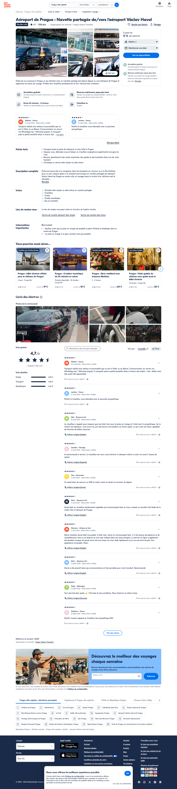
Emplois (126, 748)
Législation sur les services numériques (98, 764)
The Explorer (127, 764)
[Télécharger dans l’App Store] (69, 755)
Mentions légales (90, 748)
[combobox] (143, 349)
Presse (125, 756)
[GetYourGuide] (7, 5)
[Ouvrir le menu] (159, 363)
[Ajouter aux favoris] (47, 250)
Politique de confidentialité (77, 689)
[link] (33, 269)
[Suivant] (160, 269)
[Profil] (169, 3)
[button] (38, 24)
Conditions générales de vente (95, 760)
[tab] (38, 700)
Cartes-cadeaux (129, 760)
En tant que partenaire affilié (149, 759)
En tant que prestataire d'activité (149, 745)
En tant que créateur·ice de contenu (151, 752)
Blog (125, 752)
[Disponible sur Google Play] (69, 746)
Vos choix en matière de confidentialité (98, 756)
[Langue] (160, 3)
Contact (87, 744)
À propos (126, 744)
